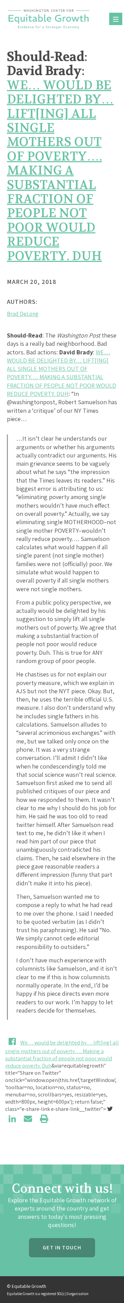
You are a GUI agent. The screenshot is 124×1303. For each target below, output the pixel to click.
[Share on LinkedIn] (12, 1118)
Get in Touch (62, 1247)
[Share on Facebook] (12, 1041)
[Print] (44, 1118)
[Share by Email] (28, 1118)
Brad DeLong (23, 314)
